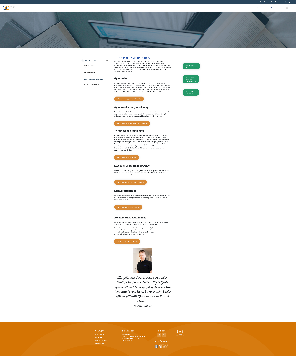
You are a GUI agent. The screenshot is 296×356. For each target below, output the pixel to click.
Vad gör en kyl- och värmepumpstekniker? (90, 74)
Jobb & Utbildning (92, 60)
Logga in (289, 2)
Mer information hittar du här (127, 241)
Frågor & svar (99, 334)
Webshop (263, 2)
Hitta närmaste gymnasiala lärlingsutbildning (132, 123)
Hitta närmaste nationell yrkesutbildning (130, 182)
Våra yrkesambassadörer (91, 84)
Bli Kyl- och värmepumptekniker (93, 79)
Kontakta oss (273, 8)
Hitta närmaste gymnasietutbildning (129, 99)
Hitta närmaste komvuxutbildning (128, 207)
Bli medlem (260, 8)
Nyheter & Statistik (101, 340)
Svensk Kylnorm (276, 2)
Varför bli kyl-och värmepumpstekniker (90, 67)
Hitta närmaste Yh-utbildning (126, 157)
